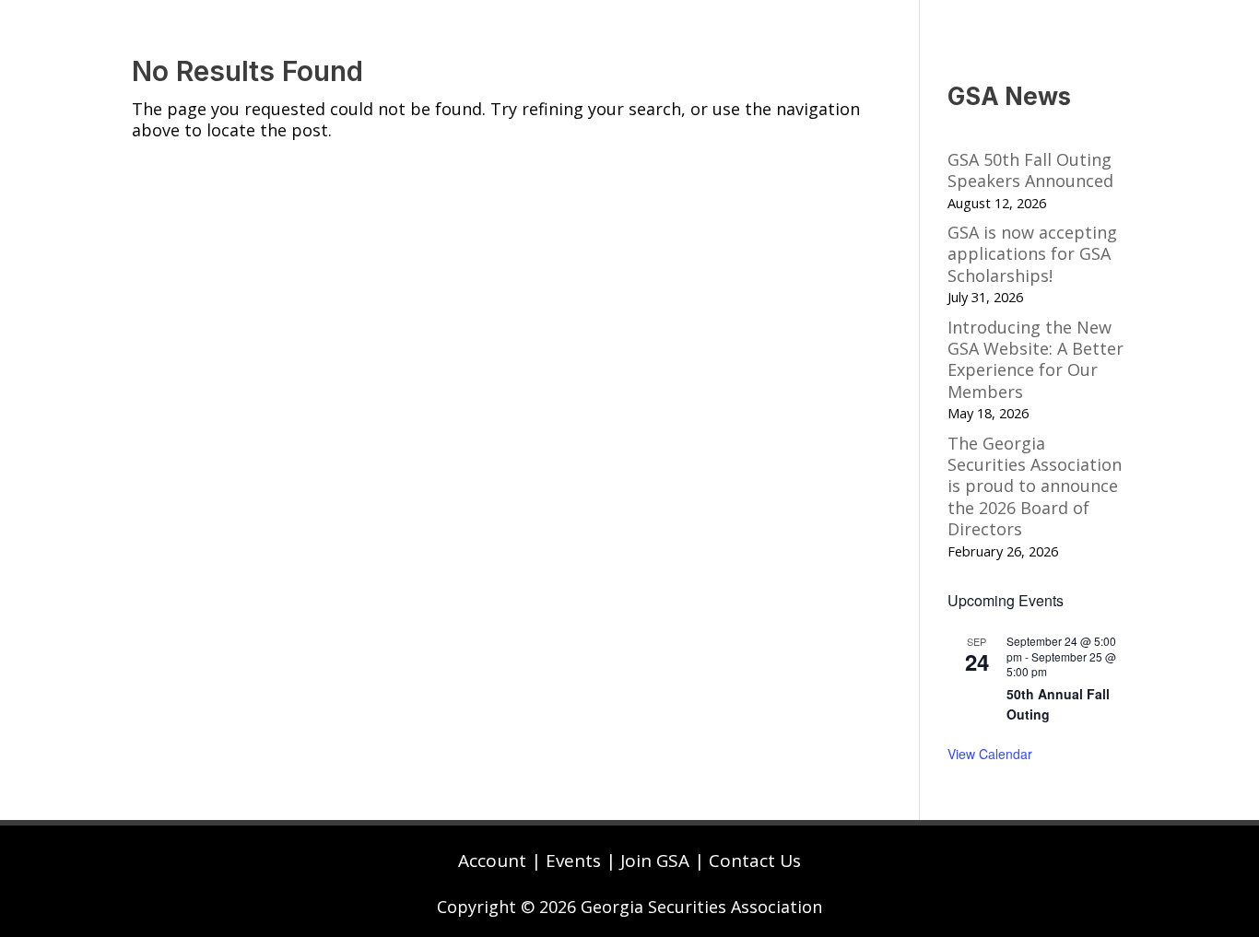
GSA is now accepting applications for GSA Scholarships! (1032, 254)
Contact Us (755, 861)
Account (492, 861)
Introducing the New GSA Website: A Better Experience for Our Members (1035, 359)
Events (573, 861)
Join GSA (654, 861)
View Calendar (989, 753)
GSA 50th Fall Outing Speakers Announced (1030, 170)
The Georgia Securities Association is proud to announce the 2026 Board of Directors (1034, 486)
